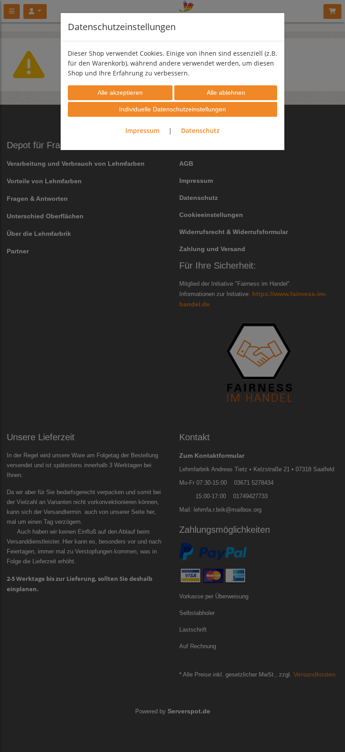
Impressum (142, 130)
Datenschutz (200, 130)
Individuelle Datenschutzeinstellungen (172, 109)
